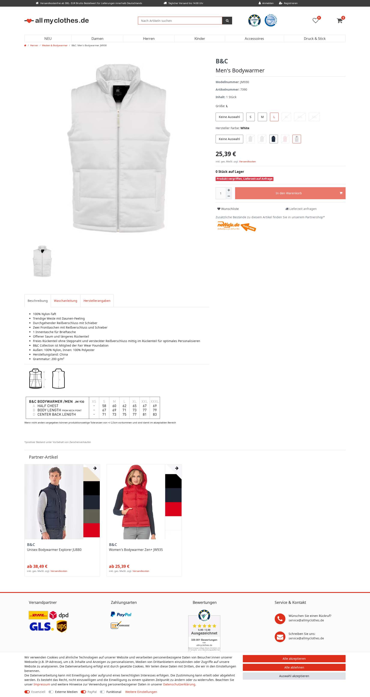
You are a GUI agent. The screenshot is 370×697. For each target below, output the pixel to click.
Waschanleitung (65, 301)
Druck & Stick (315, 38)
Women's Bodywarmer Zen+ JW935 (136, 550)
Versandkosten (247, 161)
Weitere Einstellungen (141, 692)
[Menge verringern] (229, 196)
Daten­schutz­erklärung (179, 684)
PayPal (92, 692)
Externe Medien (66, 692)
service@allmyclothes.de (306, 620)
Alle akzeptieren (294, 659)
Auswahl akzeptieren (294, 676)
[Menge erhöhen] (229, 190)
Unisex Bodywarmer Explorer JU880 (54, 550)
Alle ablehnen (294, 667)
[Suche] (227, 20)
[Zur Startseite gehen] (25, 45)
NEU (48, 38)
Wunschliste (229, 209)
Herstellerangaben (97, 301)
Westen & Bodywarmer (55, 45)
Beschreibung (38, 301)
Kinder (199, 38)
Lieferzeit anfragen (302, 209)
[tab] (37, 300)
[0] (341, 21)
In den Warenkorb (289, 193)
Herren (149, 38)
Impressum (42, 684)
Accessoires (254, 38)
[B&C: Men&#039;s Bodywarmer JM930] (92, 393)
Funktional (113, 692)
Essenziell (38, 692)
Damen (97, 38)
